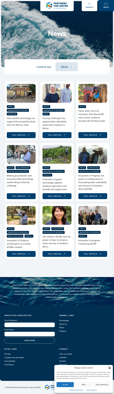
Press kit (63, 364)
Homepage (64, 320)
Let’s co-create (65, 353)
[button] (109, 368)
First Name (9, 329)
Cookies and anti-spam (14, 357)
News (61, 327)
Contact (62, 361)
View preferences (102, 385)
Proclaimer (9, 364)
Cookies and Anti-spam (76, 390)
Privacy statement (91, 390)
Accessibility (9, 361)
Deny (84, 385)
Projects (62, 331)
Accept (65, 385)
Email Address (11, 320)
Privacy (7, 353)
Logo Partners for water (57, 5)
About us (63, 324)
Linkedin (63, 357)
